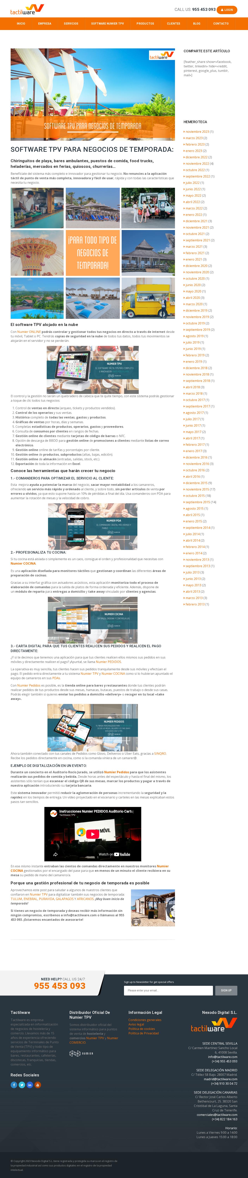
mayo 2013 (193, 585)
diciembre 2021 (197, 221)
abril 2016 (193, 476)
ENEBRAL (30, 899)
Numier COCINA (23, 563)
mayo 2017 (193, 432)
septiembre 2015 (198, 502)
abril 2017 (193, 438)
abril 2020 (193, 298)
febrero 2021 (195, 253)
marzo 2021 (194, 246)
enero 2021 (194, 259)
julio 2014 (193, 534)
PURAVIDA (46, 899)
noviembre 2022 (197, 163)
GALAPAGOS (65, 899)
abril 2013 (193, 591)
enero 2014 (194, 553)
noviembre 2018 (197, 374)
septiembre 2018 (198, 381)
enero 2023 (194, 151)
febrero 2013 (195, 604)
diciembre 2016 (197, 457)
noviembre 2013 (197, 559)
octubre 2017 (195, 400)
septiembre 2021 (198, 240)
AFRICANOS (85, 899)
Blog (197, 23)
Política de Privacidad (143, 1033)
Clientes (173, 23)
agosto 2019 (195, 336)
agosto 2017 (195, 413)
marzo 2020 (194, 304)
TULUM (16, 899)
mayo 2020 (193, 291)
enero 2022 (194, 215)
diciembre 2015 (197, 483)
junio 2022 (193, 189)
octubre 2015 (195, 496)
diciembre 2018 (197, 368)
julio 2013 (193, 572)
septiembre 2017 (198, 406)
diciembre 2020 (197, 266)
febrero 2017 (195, 444)
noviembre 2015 (197, 489)
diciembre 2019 (197, 310)
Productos (145, 23)
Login (228, 9)
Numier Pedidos (29, 685)
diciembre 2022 (197, 157)
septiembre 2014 (198, 528)
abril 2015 (193, 515)
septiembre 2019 (198, 330)
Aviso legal (136, 1024)
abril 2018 (193, 387)
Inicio (21, 23)
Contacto (221, 23)
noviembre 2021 (197, 227)
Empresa (44, 23)
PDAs (56, 678)
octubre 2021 (195, 234)
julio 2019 (193, 342)
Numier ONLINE (29, 332)
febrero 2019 (195, 355)
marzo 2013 (194, 598)
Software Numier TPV (107, 23)
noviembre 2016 (197, 464)
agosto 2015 (195, 508)
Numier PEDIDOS (108, 662)
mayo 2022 (193, 195)
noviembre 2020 (197, 272)
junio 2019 (193, 349)
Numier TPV (89, 673)
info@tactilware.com (222, 1057)
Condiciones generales (144, 1020)
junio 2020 (193, 285)
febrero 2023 (195, 144)
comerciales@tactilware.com (217, 1115)
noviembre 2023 (197, 131)
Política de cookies (141, 1029)
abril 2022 (193, 202)
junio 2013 (193, 579)
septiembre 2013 (198, 566)
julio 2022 (193, 183)
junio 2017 (193, 425)
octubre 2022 (195, 170)
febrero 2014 (195, 547)
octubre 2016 (195, 470)
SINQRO (160, 753)
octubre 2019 (195, 323)
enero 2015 (194, 521)
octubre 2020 (195, 278)
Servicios (71, 23)
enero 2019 (194, 361)
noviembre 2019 (197, 317)
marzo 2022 (194, 208)
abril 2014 (193, 540)
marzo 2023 (194, 138)
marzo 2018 (194, 393)
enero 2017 (194, 451)
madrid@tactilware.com (220, 1079)
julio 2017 (193, 419)
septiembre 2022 (198, 176)
